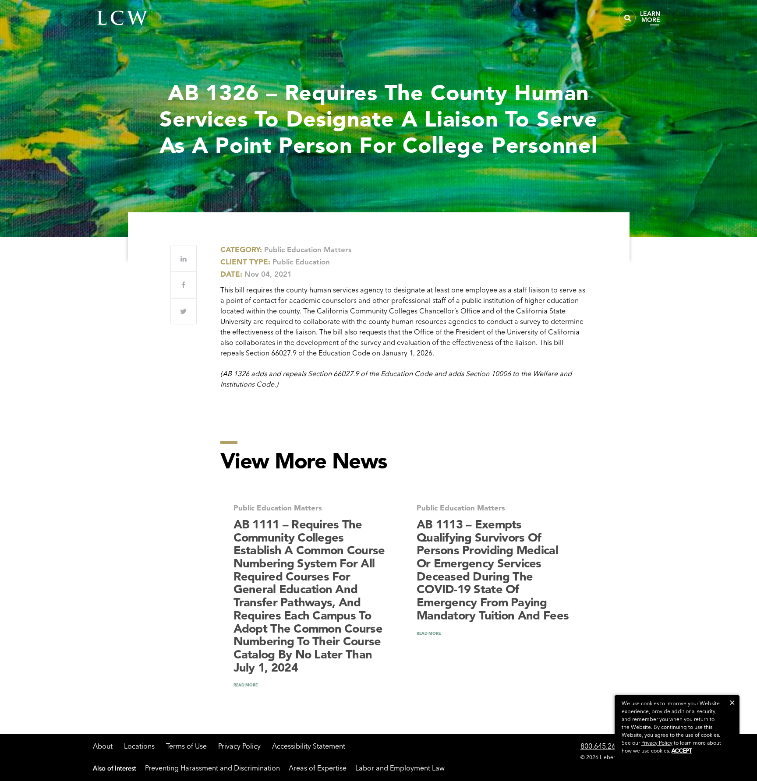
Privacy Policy (239, 746)
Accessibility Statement (308, 746)
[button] (732, 702)
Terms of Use (186, 746)
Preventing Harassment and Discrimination (212, 767)
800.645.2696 (601, 746)
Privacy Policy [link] (656, 742)
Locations (139, 746)
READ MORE (245, 684)
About (103, 746)
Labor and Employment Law (400, 767)
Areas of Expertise (318, 767)
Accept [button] (682, 750)
